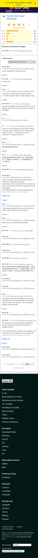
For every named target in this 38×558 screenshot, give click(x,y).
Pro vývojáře (7, 404)
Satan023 (22, 264)
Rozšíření (9, 11)
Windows (5, 436)
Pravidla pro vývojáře (10, 408)
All (3, 454)
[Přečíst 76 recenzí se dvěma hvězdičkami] (19, 39)
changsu (21, 51)
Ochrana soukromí (8, 527)
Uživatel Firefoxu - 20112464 (19, 68)
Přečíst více (6, 195)
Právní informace (7, 529)
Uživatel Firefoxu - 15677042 (20, 357)
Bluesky (5, 515)
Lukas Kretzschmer (16, 177)
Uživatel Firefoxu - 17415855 (19, 220)
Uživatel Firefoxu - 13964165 (19, 288)
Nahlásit (4, 75)
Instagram (6, 505)
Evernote (13, 19)
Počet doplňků (8, 390)
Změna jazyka (6, 545)
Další (27, 364)
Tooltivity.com (23, 320)
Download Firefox (9, 432)
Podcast (5, 519)
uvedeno (9, 533)
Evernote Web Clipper (16, 16)
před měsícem (27, 79)
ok (20, 104)
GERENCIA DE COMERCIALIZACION (21, 349)
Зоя (20, 244)
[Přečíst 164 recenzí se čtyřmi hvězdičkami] (19, 33)
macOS (5, 439)
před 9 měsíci (25, 104)
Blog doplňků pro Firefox (12, 397)
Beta (4, 467)
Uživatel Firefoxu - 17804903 (20, 252)
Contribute (6, 491)
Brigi (20, 79)
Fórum (4, 415)
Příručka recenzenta (10, 422)
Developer (6, 495)
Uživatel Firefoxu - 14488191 (19, 144)
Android (5, 446)
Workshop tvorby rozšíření (12, 400)
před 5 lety (28, 51)
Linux (4, 450)
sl (19, 258)
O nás (4, 393)
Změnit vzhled (6, 548)
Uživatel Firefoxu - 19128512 (19, 206)
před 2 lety (33, 252)
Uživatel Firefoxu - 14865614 (19, 314)
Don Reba (22, 126)
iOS (3, 443)
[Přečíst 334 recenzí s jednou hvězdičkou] (19, 41)
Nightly (5, 464)
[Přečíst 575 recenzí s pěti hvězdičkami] (19, 31)
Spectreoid (14, 120)
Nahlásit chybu (8, 418)
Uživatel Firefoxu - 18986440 (20, 238)
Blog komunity (8, 411)
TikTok (5, 512)
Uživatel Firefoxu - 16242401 (19, 91)
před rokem (30, 126)
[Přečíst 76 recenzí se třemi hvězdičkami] (19, 36)
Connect (5, 487)
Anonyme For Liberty (17, 296)
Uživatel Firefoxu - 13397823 (19, 280)
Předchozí (10, 364)
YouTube (5, 508)
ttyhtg (21, 155)
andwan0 (22, 169)
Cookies (19, 527)
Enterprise (6, 477)
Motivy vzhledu (19, 11)
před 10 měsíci (23, 120)
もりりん (21, 230)
